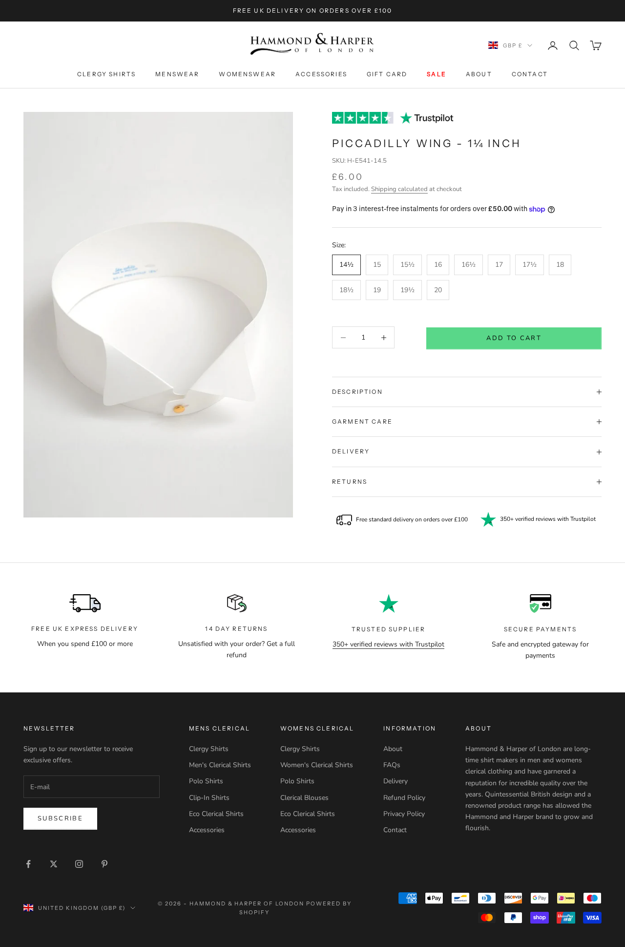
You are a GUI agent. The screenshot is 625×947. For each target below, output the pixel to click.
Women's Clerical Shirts (316, 765)
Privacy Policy (404, 813)
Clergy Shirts (106, 74)
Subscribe (60, 818)
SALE (436, 74)
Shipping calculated (399, 189)
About (479, 74)
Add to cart (514, 338)
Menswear (177, 74)
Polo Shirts (206, 781)
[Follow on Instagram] (79, 864)
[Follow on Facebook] (28, 864)
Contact (530, 74)
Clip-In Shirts (209, 797)
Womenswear (247, 74)
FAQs (391, 765)
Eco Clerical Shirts (216, 813)
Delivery (395, 781)
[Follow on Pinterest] (104, 864)
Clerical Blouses (304, 797)
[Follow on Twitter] (54, 864)
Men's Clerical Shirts (220, 765)
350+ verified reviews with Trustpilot (388, 644)
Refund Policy (404, 797)
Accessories (321, 74)
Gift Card (387, 74)
